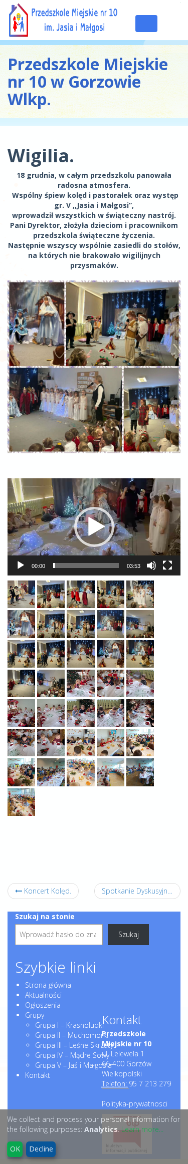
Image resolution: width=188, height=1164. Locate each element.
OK (15, 1148)
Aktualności (43, 995)
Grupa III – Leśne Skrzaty (74, 1045)
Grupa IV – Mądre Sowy (72, 1055)
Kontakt (37, 1075)
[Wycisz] (151, 565)
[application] (94, 526)
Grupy (34, 1015)
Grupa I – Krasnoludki (69, 1025)
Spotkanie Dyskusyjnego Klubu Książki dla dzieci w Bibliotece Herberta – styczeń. (141, 891)
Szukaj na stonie (45, 916)
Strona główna (48, 985)
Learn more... (142, 1129)
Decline (41, 1148)
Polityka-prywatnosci (134, 1103)
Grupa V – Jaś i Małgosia (73, 1065)
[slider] (86, 565)
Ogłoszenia (43, 1005)
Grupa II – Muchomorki (71, 1035)
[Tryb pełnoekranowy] (167, 565)
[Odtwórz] (21, 565)
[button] (94, 527)
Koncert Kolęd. (46, 891)
